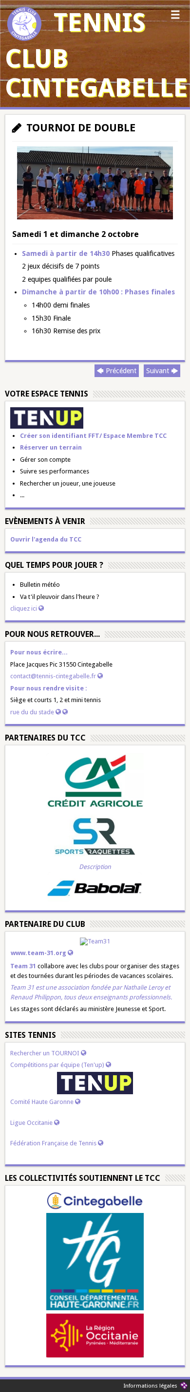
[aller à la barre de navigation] (175, 17)
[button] (94, 217)
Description (95, 866)
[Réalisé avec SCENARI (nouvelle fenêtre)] (184, 1386)
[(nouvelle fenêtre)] (46, 417)
